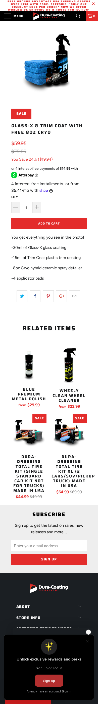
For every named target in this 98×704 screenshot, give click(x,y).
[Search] (80, 16)
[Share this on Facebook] (35, 296)
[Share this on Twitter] (22, 296)
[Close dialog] (88, 632)
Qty (14, 197)
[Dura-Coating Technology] (49, 16)
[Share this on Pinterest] (48, 296)
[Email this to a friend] (74, 296)
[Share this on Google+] (61, 296)
